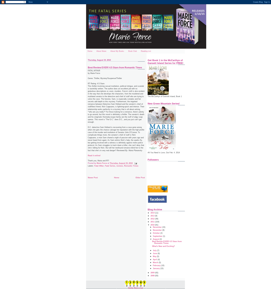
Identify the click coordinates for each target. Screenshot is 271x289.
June (155, 253)
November (157, 230)
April (155, 259)
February (157, 265)
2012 (153, 219)
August (156, 239)
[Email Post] (135, 163)
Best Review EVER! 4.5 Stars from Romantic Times (167, 242)
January (156, 268)
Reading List (146, 51)
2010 (153, 225)
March (156, 262)
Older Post (140, 178)
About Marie (101, 51)
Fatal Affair (99, 166)
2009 (153, 273)
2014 (153, 213)
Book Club (132, 51)
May (155, 256)
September (158, 236)
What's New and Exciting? (163, 246)
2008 (153, 276)
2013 (153, 216)
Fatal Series (110, 166)
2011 (153, 222)
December (157, 227)
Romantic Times (131, 166)
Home (90, 51)
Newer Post (93, 178)
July (155, 250)
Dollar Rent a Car (135, 288)
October (156, 233)
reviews (119, 166)
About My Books (117, 51)
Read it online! (94, 155)
